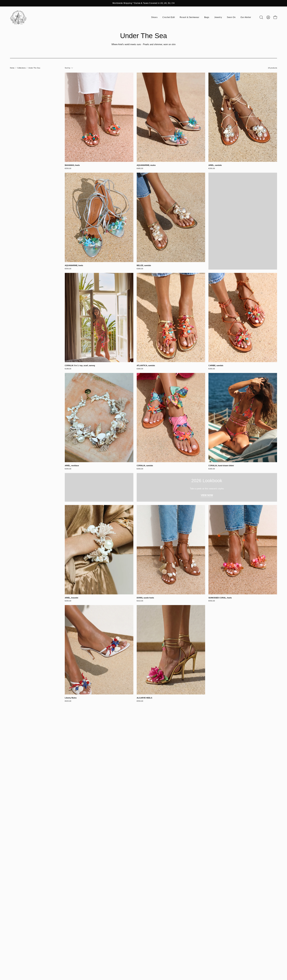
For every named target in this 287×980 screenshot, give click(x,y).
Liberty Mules (71, 698)
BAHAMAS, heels (72, 165)
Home (12, 68)
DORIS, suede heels (145, 598)
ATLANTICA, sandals (146, 365)
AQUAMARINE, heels (74, 265)
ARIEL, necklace (72, 466)
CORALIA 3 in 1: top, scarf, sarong (80, 365)
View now (207, 495)
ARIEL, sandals (215, 165)
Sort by (67, 68)
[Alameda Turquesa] (18, 17)
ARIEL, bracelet (71, 598)
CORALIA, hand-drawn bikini (221, 466)
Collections (21, 68)
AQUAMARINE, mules (146, 165)
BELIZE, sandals (144, 265)
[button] (154, 17)
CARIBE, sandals (215, 365)
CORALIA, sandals (145, 466)
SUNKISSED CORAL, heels (220, 598)
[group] (143, 3)
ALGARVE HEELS (144, 698)
